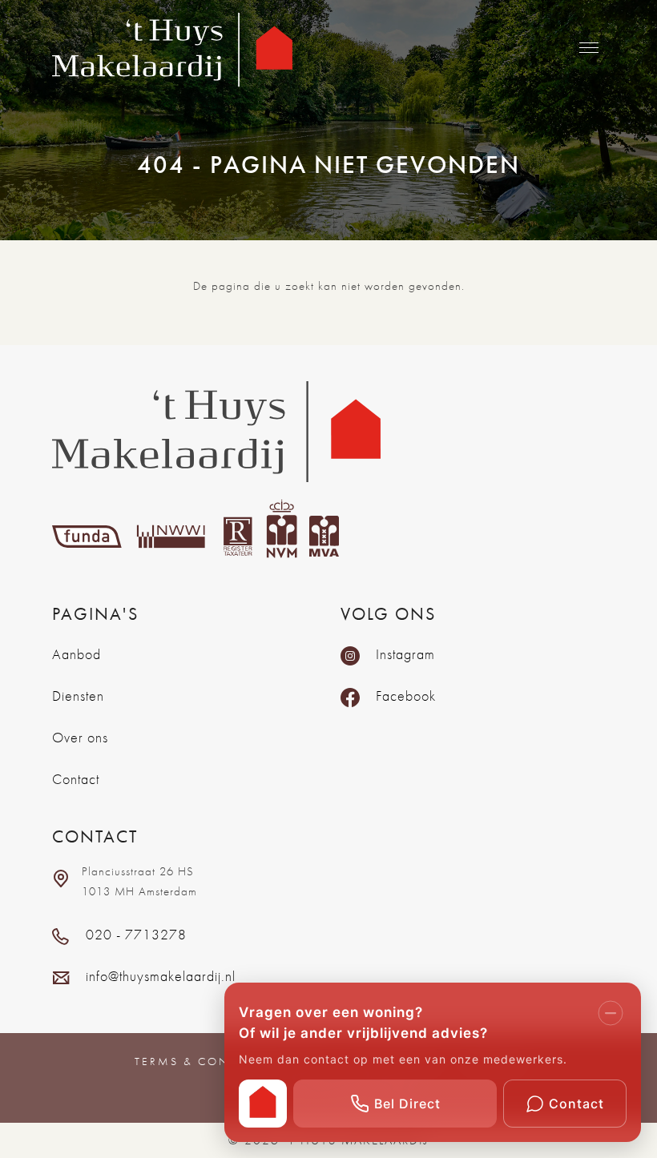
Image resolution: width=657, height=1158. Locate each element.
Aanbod (76, 654)
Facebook (406, 695)
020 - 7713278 (136, 934)
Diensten (78, 695)
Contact (75, 779)
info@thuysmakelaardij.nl (161, 976)
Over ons (80, 737)
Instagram (405, 654)
